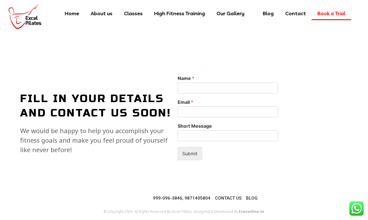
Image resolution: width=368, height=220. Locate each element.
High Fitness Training (179, 13)
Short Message (195, 126)
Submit (190, 153)
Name (186, 78)
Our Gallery (230, 13)
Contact (295, 13)
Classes (133, 13)
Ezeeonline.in (251, 211)
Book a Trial (331, 13)
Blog (268, 13)
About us (101, 13)
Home (72, 13)
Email (185, 102)
